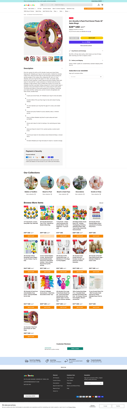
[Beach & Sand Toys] (63, 183)
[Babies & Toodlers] (31, 183)
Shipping (71, 29)
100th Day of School (29, 11)
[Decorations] (80, 183)
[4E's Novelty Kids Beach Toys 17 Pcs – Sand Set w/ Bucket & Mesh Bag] (47, 213)
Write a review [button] (75, 348)
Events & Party (96, 192)
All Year (39, 8)
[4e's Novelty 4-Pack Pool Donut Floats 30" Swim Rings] (31, 318)
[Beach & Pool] (47, 183)
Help (61, 11)
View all (101, 202)
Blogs (66, 11)
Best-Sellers (31, 8)
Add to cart (92, 37)
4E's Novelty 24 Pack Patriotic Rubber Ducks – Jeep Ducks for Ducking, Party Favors (95, 224)
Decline (118, 406)
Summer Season (47, 8)
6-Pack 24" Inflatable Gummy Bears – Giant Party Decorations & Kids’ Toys (47, 293)
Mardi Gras (38, 11)
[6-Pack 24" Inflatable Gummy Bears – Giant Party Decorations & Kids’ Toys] (47, 282)
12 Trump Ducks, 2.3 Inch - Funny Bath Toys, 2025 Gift (31, 222)
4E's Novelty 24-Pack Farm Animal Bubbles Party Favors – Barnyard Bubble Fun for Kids (31, 294)
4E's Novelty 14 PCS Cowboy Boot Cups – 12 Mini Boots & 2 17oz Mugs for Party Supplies (63, 258)
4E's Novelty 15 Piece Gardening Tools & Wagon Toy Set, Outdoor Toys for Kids (30, 258)
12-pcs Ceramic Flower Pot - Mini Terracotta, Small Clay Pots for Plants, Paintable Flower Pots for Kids (96, 294)
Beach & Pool (47, 192)
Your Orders (70, 380)
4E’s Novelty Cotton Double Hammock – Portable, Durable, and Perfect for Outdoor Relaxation (78, 259)
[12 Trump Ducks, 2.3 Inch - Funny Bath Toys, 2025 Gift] (31, 213)
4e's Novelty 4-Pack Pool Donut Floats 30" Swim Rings (35, 14)
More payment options (86, 45)
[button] (102, 4)
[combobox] (66, 4)
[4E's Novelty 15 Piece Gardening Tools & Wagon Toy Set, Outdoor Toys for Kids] (31, 247)
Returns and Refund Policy (73, 385)
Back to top (63, 367)
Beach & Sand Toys (63, 192)
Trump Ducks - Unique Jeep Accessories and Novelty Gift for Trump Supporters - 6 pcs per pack (62, 225)
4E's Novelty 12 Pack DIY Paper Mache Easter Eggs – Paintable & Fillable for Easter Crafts (96, 258)
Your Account (70, 377)
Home (25, 8)
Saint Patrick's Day (47, 11)
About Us (55, 391)
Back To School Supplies (59, 8)
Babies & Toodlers (31, 192)
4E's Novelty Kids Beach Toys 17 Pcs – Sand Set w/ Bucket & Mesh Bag (46, 223)
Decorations (80, 192)
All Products (56, 377)
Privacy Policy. (72, 407)
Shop (55, 11)
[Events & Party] (96, 183)
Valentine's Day (70, 8)
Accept (105, 406)
